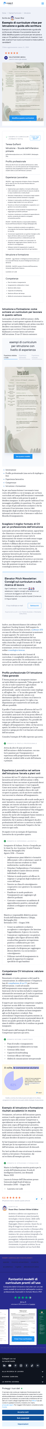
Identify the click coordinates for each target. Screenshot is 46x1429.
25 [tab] (31, 1347)
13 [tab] (13, 1347)
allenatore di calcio (31, 1267)
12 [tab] (12, 1347)
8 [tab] (6, 1347)
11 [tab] (10, 1347)
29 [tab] (37, 1347)
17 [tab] (19, 1347)
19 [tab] (22, 1347)
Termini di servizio (27, 612)
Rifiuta (34, 1400)
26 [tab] (33, 1347)
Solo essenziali (23, 1418)
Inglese (18, 1267)
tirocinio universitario (20, 1262)
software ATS (37, 630)
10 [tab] (9, 1347)
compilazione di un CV (17, 983)
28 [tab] (36, 1347)
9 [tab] (7, 1347)
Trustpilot (32, 1304)
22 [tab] (27, 1347)
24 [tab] (30, 1347)
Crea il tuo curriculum (23, 1339)
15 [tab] (16, 1347)
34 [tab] (45, 1347)
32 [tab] (42, 1347)
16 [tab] (18, 1347)
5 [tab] (1, 1347)
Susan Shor (19, 18)
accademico (8, 1267)
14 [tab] (15, 1347)
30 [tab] (39, 1347)
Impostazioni (23, 1424)
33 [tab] (43, 1347)
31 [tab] (40, 1347)
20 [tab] (24, 1347)
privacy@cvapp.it (7, 1405)
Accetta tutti (23, 1412)
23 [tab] (28, 1347)
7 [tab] (4, 1347)
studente (34, 1262)
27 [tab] (34, 1347)
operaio (6, 1262)
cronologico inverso (16, 650)
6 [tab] (3, 1347)
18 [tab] (21, 1347)
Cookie (4, 1407)
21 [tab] (25, 1347)
